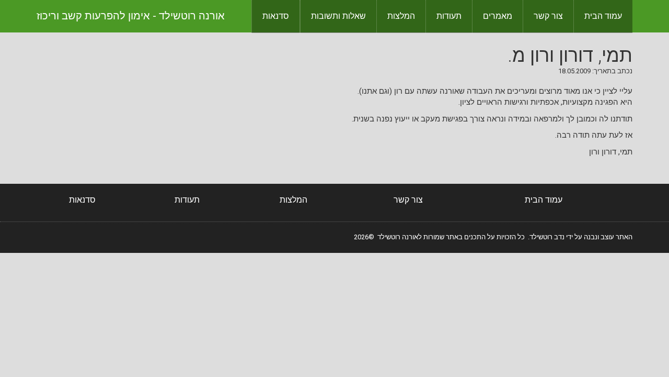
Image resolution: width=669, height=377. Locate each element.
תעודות (449, 16)
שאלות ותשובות (338, 16)
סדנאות (275, 16)
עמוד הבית (603, 16)
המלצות (401, 16)
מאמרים (497, 16)
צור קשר (548, 16)
